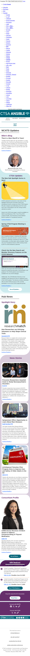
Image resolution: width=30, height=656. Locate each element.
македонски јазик (10, 63)
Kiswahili (8, 82)
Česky (7, 31)
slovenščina (9, 93)
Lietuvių (8, 87)
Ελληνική (8, 44)
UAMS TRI (4, 538)
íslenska (8, 54)
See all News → (15, 556)
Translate (5, 13)
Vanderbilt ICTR (6, 336)
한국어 (8, 61)
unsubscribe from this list (15, 641)
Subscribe (5, 7)
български (9, 22)
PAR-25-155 (7, 584)
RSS (4, 11)
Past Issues (5, 9)
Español (8, 80)
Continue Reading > (6, 150)
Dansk (7, 33)
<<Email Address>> (15, 633)
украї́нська (9, 104)
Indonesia (8, 52)
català (7, 24)
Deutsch (8, 42)
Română (8, 76)
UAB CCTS (5, 475)
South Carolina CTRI (7, 424)
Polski (7, 70)
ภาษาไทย (8, 98)
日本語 (8, 57)
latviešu (8, 89)
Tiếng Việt (8, 106)
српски (8, 95)
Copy (24, 1)
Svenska (8, 83)
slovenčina (8, 91)
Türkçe (8, 100)
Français (8, 41)
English (8, 15)
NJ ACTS (4, 385)
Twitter (7, 4)
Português (8, 72)
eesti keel (8, 35)
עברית (7, 85)
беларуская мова (10, 20)
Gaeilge (8, 50)
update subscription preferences (15, 645)
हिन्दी (7, 46)
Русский (8, 78)
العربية (8, 16)
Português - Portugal (11, 74)
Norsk (7, 69)
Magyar (8, 48)
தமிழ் (7, 97)
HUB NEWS (15, 118)
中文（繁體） (10, 28)
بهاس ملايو (9, 65)
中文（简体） (10, 26)
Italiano (8, 56)
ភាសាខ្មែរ (8, 59)
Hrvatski (8, 29)
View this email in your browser (15, 109)
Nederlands (9, 37)
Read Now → (15, 598)
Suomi (7, 39)
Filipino (8, 102)
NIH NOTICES (22, 118)
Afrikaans (8, 18)
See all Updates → (15, 289)
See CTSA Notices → (15, 588)
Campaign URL (4, 1)
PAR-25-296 (7, 575)
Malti (7, 67)
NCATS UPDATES (7, 119)
